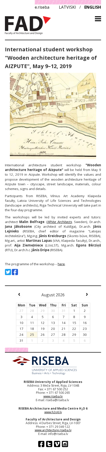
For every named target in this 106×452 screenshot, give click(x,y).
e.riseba (42, 7)
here (61, 264)
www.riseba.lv (53, 396)
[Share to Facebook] (15, 272)
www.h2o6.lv (53, 412)
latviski (67, 7)
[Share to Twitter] (8, 272)
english (92, 7)
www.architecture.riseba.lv (53, 430)
